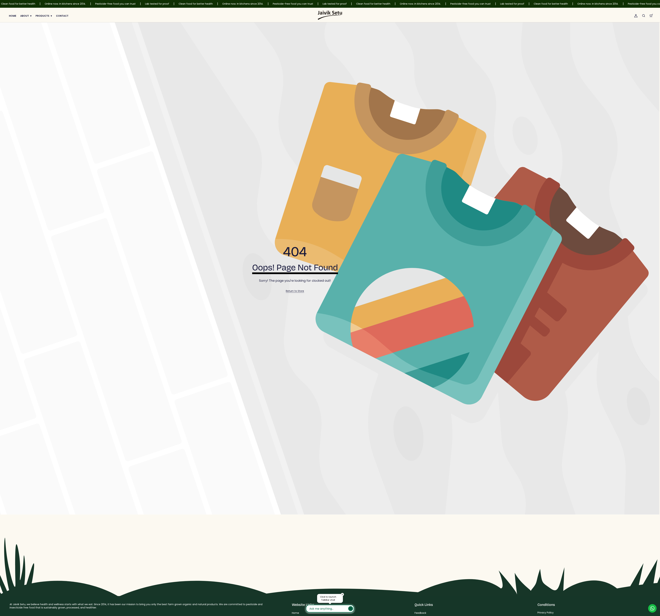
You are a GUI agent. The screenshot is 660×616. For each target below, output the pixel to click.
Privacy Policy (545, 612)
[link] (295, 291)
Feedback (420, 613)
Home (295, 613)
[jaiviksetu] (329, 15)
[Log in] (636, 16)
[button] (643, 16)
